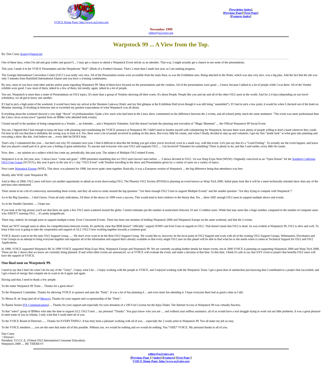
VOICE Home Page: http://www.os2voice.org (81, 22)
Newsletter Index (240, 9)
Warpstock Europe (26, 168)
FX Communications (35, 305)
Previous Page (233, 13)
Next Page (250, 13)
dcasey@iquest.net (31, 54)
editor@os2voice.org (161, 32)
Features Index (240, 16)
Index (157, 357)
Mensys (44, 298)
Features (168, 357)
